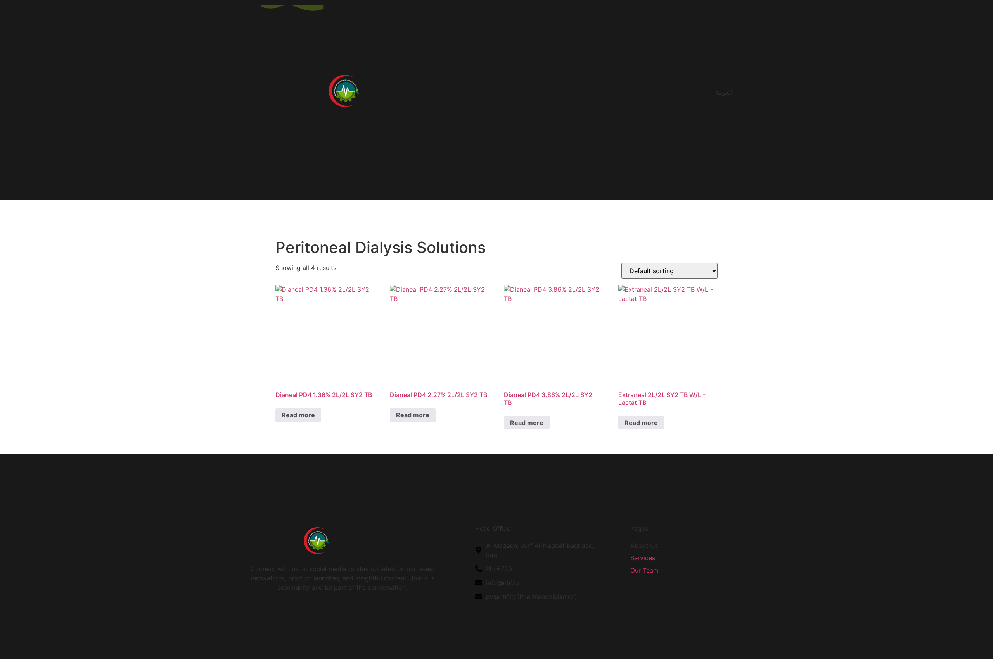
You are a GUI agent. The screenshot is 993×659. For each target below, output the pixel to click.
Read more (298, 415)
